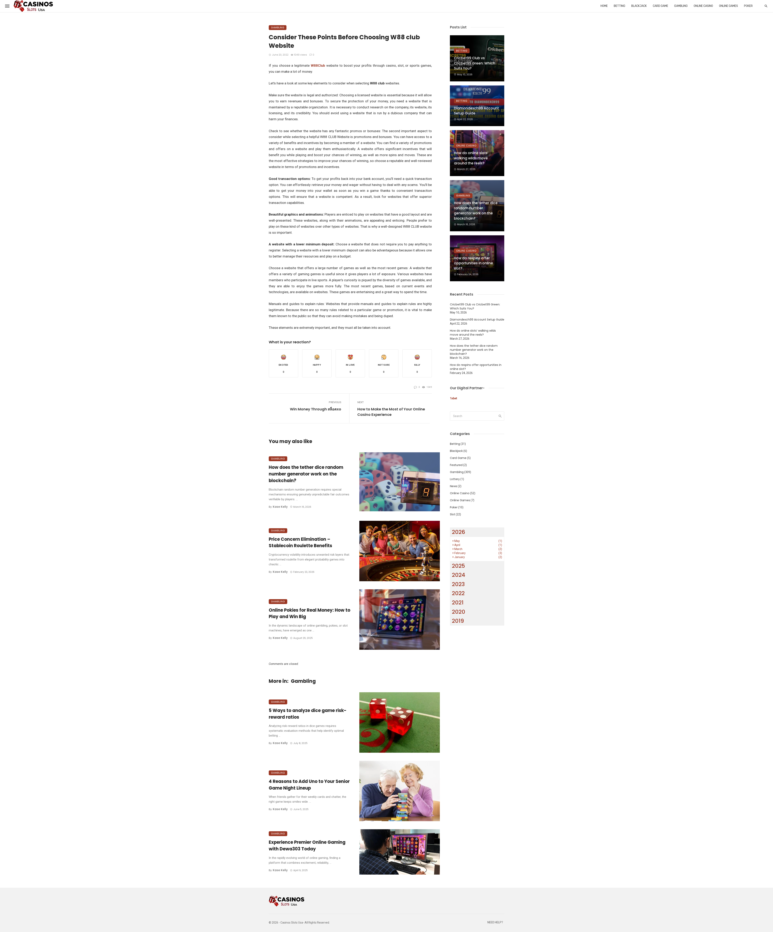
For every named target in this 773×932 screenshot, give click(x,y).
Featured (456, 465)
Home (604, 6)
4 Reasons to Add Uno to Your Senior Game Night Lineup (309, 784)
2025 (458, 566)
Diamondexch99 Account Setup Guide (476, 111)
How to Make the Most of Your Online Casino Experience (391, 412)
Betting (619, 6)
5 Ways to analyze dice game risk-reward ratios (307, 713)
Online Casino (703, 6)
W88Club (318, 65)
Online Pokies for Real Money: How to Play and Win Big (309, 613)
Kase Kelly (280, 507)
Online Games (728, 6)
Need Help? (495, 922)
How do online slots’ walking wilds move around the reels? (471, 158)
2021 (458, 602)
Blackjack (639, 6)
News (453, 486)
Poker (748, 6)
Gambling (681, 6)
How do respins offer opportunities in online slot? (473, 263)
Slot (452, 514)
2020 (458, 612)
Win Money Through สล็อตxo (315, 409)
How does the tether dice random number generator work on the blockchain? (306, 474)
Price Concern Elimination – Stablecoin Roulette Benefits (300, 542)
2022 (458, 593)
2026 (458, 532)
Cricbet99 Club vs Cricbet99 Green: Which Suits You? (474, 63)
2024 (458, 575)
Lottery (455, 479)
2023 (458, 584)
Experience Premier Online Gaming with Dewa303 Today (307, 845)
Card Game (660, 6)
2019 (458, 621)
